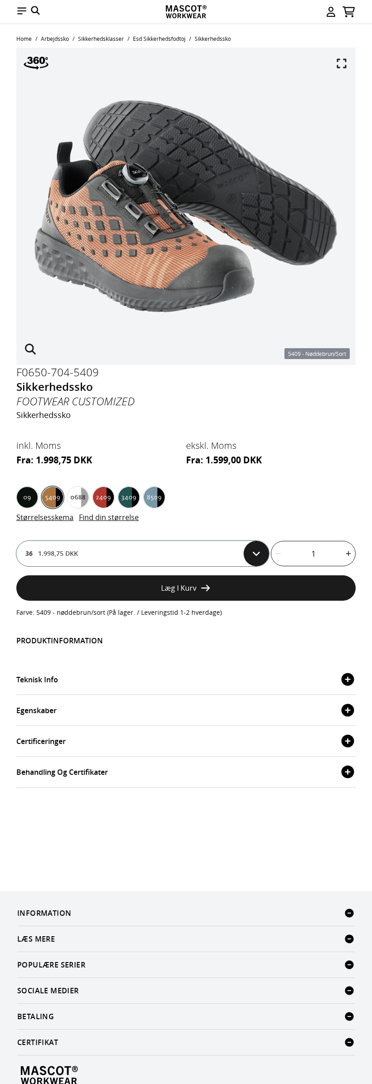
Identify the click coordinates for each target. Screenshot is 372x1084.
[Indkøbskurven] (348, 12)
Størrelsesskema (44, 517)
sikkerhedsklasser (101, 38)
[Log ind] (331, 12)
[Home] (186, 12)
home (24, 38)
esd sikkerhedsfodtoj (159, 38)
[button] (21, 11)
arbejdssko (55, 38)
